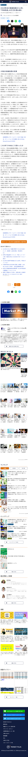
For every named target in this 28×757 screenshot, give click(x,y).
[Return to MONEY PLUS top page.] (14, 1)
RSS (4, 738)
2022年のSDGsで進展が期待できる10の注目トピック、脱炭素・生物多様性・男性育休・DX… (14, 251)
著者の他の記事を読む (14, 346)
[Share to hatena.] (19, 21)
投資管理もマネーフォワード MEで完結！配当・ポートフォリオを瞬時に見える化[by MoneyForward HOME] (14, 139)
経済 (8, 18)
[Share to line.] (16, 21)
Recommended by (21, 459)
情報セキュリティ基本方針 (9, 726)
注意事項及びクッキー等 (8, 731)
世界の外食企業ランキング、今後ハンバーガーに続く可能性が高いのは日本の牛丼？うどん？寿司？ (14, 256)
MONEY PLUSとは (7, 722)
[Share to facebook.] (8, 21)
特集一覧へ (14, 571)
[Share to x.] (12, 21)
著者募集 (5, 735)
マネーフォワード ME (8, 742)
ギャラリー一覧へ (14, 697)
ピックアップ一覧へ (14, 542)
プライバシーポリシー (8, 729)
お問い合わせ (6, 733)
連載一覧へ (14, 663)
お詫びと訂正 (6, 740)
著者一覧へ (14, 602)
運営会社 (5, 724)
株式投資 (3, 18)
